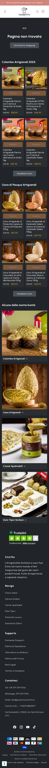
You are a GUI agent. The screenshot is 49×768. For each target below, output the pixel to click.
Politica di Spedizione (15, 646)
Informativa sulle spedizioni (14, 762)
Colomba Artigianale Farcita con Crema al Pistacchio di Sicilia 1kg (12, 103)
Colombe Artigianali (14, 358)
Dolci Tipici (10, 611)
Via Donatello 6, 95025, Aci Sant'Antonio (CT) (24, 714)
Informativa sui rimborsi (18, 755)
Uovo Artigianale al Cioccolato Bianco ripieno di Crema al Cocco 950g (35, 276)
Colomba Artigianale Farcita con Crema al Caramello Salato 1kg (35, 155)
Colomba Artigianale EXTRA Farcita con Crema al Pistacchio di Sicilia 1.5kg (35, 103)
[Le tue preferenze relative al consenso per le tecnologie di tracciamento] (4, 763)
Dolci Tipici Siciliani (13, 520)
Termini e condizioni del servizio (25, 759)
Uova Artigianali (12, 412)
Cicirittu (23, 752)
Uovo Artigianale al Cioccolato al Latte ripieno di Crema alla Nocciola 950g (12, 276)
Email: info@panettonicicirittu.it (20, 700)
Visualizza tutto (24, 173)
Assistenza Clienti (13, 623)
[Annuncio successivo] (46, 3)
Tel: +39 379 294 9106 (15, 687)
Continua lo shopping (24, 45)
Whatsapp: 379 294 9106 (17, 694)
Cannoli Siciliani (12, 599)
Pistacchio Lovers (13, 617)
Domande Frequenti (14, 640)
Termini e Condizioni (14, 671)
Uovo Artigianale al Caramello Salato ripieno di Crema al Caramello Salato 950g (35, 226)
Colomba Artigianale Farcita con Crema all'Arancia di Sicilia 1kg (12, 155)
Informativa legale (32, 762)
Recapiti (44, 762)
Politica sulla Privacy (14, 658)
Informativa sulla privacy (38, 755)
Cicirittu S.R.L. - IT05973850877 (20, 706)
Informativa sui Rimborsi (16, 652)
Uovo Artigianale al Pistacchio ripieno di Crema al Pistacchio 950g (12, 225)
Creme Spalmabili (13, 466)
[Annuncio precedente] (2, 3)
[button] (5, 11)
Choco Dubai (11, 593)
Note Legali (10, 665)
